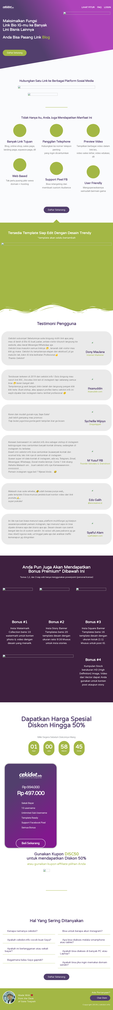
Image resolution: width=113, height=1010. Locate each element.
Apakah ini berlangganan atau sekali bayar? (26, 950)
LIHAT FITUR (88, 7)
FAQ (99, 7)
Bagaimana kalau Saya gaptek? (25, 959)
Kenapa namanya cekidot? (22, 930)
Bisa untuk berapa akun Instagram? (82, 930)
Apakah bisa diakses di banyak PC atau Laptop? (83, 952)
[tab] (29, 931)
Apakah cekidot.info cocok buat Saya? (29, 939)
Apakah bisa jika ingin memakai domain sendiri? (83, 963)
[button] (15, 53)
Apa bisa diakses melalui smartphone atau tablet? (82, 941)
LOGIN (107, 7)
